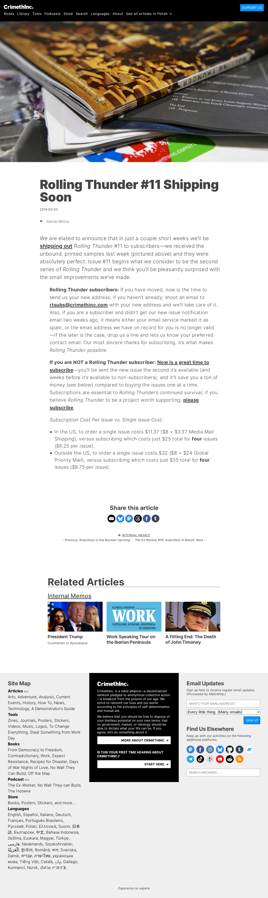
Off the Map (39, 773)
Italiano (46, 814)
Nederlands (32, 844)
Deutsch (63, 814)
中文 (40, 832)
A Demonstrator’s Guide (53, 708)
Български (24, 832)
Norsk (32, 867)
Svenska (68, 850)
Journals (28, 720)
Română (42, 850)
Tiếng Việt (29, 861)
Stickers (61, 720)
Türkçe (62, 838)
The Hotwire (19, 791)
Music (28, 726)
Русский (16, 826)
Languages (100, 14)
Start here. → (156, 764)
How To (45, 702)
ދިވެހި (58, 861)
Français (15, 820)
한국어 (27, 850)
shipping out (56, 246)
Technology (18, 708)
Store (68, 14)
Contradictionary (23, 755)
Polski (31, 826)
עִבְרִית (26, 855)
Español (30, 814)
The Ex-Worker (21, 785)
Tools (37, 14)
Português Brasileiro (44, 820)
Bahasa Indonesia (62, 832)
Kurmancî (16, 867)
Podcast (16, 779)
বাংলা (55, 850)
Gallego (70, 861)
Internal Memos (57, 221)
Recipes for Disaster (48, 761)
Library (23, 14)
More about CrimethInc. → (145, 740)
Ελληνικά (47, 826)
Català (47, 861)
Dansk (13, 855)
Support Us (252, 8)
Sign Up (252, 720)
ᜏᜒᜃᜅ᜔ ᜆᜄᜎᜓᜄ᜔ (53, 867)
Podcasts (53, 14)
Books (9, 14)
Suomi (64, 826)
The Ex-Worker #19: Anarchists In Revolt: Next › (170, 540)
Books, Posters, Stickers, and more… (41, 802)
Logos (41, 726)
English (14, 814)
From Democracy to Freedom (35, 750)
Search (82, 14)
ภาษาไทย (42, 855)
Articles (15, 691)
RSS (26, 691)
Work (45, 755)
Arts (11, 697)
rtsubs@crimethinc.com (79, 305)
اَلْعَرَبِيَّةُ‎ (13, 850)
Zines (13, 720)
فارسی (14, 844)
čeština (14, 838)
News (59, 702)
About (118, 14)
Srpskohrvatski (58, 844)
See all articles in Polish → (149, 14)
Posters (45, 720)
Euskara (30, 838)
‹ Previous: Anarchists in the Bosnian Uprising (96, 540)
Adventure (27, 697)
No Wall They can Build (58, 785)
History (29, 702)
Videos (14, 726)
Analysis (46, 697)
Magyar (47, 838)
